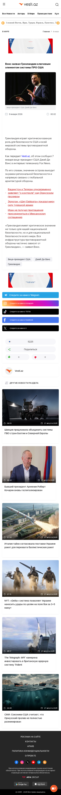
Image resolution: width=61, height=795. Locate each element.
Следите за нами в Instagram (21, 303)
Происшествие (44, 13)
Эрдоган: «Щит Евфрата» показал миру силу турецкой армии (31, 203)
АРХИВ (30, 746)
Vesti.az (25, 156)
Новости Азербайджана (16, 23)
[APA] (30, 777)
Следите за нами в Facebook (21, 320)
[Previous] (3, 23)
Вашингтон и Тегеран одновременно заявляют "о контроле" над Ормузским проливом (30, 193)
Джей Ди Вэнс (42, 259)
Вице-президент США (19, 259)
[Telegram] (39, 762)
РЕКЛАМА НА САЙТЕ (31, 737)
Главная (46, 31)
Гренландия (14, 264)
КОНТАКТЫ (30, 741)
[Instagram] (22, 762)
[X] (27, 762)
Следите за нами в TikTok (20, 312)
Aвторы (21, 13)
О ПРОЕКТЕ (30, 756)
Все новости (8, 13)
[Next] (58, 23)
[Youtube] (33, 762)
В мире (31, 13)
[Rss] (44, 762)
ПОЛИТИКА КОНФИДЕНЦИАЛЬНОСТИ (30, 751)
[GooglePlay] (21, 784)
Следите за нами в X (18, 328)
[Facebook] (16, 762)
